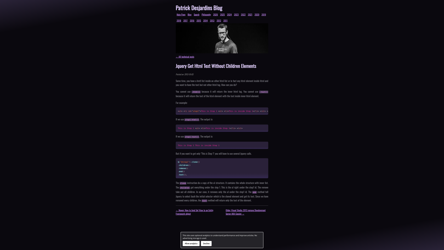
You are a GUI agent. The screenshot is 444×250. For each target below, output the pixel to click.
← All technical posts (185, 56)
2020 (257, 14)
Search (196, 14)
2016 (192, 20)
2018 (179, 20)
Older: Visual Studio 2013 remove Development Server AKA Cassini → (246, 211)
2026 (215, 14)
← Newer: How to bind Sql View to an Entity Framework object (194, 211)
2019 (264, 14)
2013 (212, 20)
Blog (189, 14)
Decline (206, 243)
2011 (225, 20)
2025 (222, 14)
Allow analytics (191, 243)
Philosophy (206, 14)
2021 (250, 14)
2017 (185, 20)
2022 (243, 14)
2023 (236, 14)
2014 (205, 20)
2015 (199, 20)
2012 (219, 20)
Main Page (181, 14)
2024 (229, 14)
